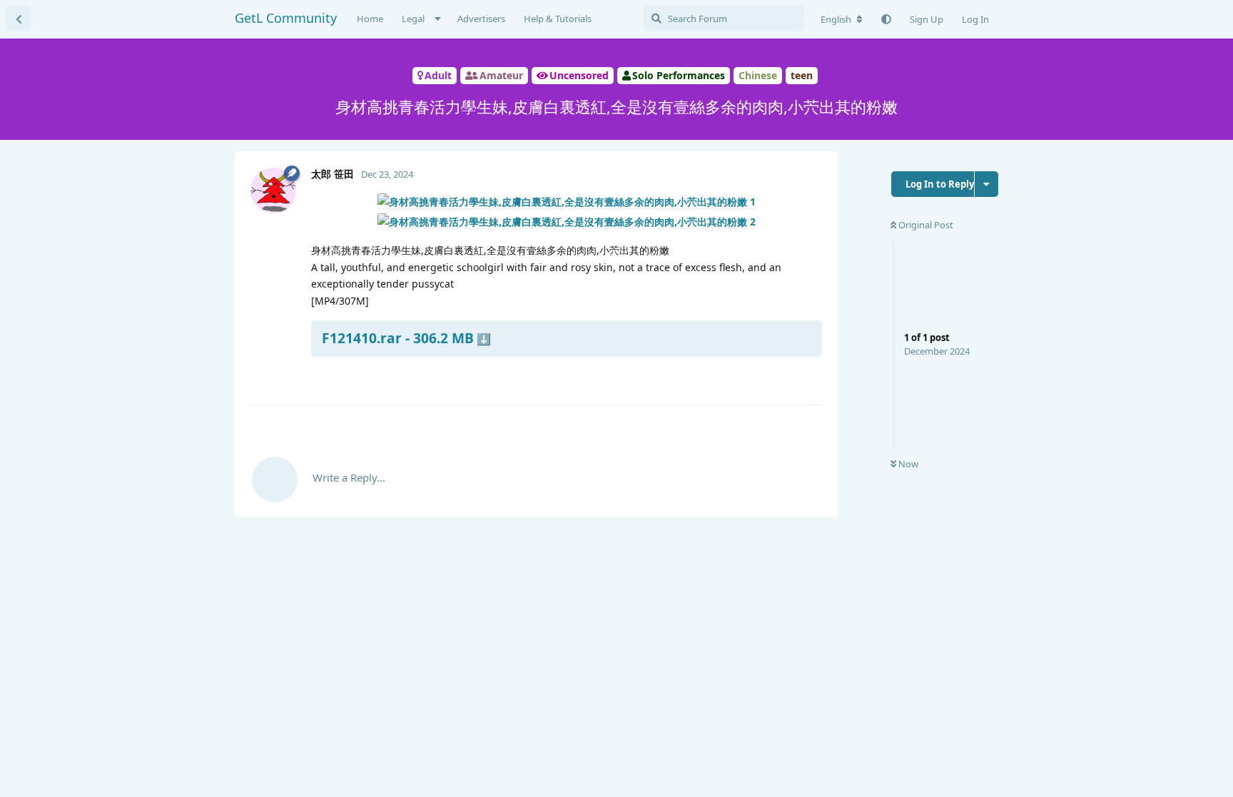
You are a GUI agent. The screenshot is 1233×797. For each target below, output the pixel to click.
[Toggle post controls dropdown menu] (809, 377)
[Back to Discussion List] (18, 18)
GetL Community (286, 17)
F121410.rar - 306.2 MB (398, 337)
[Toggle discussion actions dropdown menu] (986, 184)
